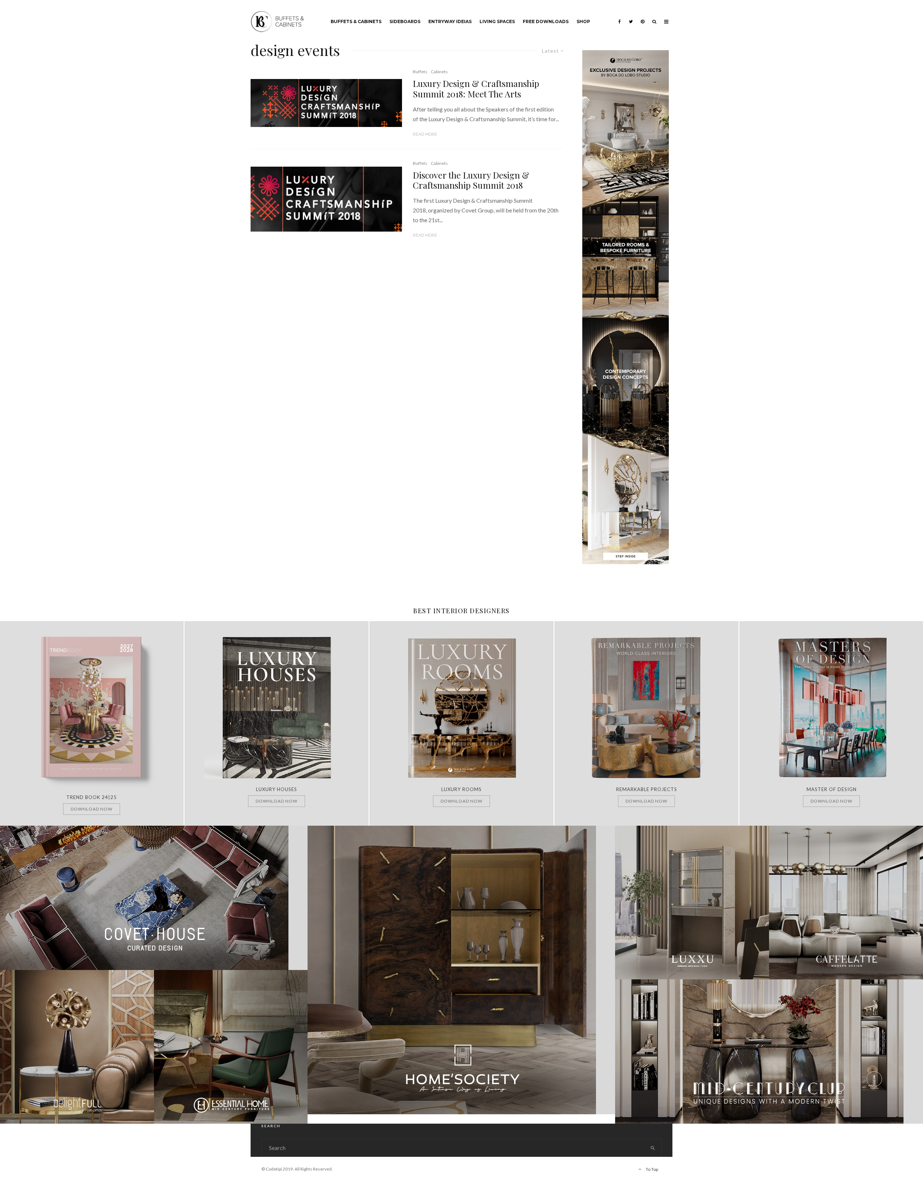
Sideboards (404, 21)
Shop (583, 21)
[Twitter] (631, 16)
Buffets (420, 71)
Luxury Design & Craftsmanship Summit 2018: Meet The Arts (476, 88)
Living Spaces (497, 21)
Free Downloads (546, 21)
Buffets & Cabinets (356, 21)
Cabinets (439, 71)
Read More (425, 134)
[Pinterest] (642, 16)
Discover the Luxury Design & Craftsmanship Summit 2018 (471, 180)
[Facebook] (619, 16)
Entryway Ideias (450, 21)
